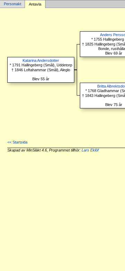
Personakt (12, 4)
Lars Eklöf (90, 150)
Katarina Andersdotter (41, 60)
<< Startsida (17, 142)
